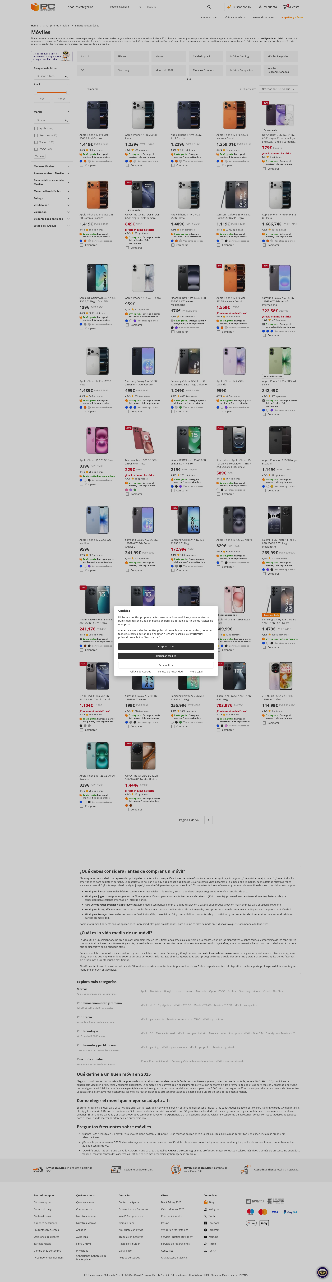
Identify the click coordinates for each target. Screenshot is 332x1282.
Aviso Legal (196, 671)
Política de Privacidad (170, 671)
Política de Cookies (140, 671)
